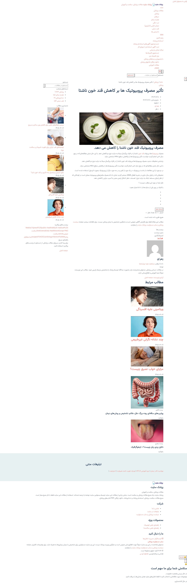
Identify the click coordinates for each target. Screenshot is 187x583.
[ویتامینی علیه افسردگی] (147, 296)
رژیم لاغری (159, 38)
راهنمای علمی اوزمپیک (151, 525)
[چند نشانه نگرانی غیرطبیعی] (147, 326)
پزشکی (157, 13)
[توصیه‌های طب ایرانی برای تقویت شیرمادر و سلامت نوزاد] (56, 137)
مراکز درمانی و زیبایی (156, 50)
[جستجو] (162, 71)
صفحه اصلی (148, 277)
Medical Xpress (31, 228)
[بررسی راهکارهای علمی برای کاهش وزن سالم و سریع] (56, 115)
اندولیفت (112, 471)
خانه (161, 7)
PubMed (62, 237)
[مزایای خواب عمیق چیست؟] (147, 356)
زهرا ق (157, 106)
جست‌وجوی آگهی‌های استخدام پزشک (146, 44)
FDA (39, 237)
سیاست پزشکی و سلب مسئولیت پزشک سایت (147, 547)
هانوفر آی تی (144, 554)
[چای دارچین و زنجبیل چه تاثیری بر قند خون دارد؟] (56, 163)
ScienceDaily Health (47, 231)
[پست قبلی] (147, 392)
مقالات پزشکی (158, 10)
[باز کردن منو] (160, 71)
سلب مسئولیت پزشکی (155, 541)
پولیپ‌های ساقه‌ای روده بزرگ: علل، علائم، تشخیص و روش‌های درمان (134, 413)
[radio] (117, 192)
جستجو (160, 75)
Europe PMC (63, 231)
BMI (161, 35)
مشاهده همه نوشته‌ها (147, 264)
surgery (35, 237)
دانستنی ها (155, 32)
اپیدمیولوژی (28, 237)
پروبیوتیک (155, 153)
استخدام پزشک (158, 41)
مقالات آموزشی (154, 65)
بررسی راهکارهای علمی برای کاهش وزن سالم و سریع (46, 125)
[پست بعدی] (147, 431)
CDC (42, 237)
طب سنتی (155, 29)
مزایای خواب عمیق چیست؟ (146, 369)
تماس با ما (155, 508)
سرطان (156, 16)
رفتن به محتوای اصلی (180, 1)
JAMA (156, 68)
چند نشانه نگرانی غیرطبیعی (147, 339)
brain (57, 231)
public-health (47, 228)
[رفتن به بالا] (185, 79)
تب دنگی (156, 22)
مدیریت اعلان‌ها (148, 538)
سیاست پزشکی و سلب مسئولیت (147, 514)
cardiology (48, 237)
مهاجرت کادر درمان (156, 471)
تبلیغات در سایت (153, 511)
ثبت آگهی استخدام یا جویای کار (148, 47)
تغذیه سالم (155, 19)
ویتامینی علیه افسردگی (149, 309)
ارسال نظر (159, 209)
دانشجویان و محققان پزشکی (153, 59)
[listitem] (162, 238)
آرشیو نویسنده (158, 277)
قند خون (141, 153)
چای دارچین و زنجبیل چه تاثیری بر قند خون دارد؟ (47, 172)
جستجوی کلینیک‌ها (152, 53)
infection (55, 237)
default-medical (58, 228)
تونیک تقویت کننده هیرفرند (126, 471)
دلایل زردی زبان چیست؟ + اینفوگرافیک (147, 447)
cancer (60, 234)
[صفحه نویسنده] (155, 248)
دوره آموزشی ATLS (143, 471)
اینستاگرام (158, 538)
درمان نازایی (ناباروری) (152, 26)
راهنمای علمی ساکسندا (151, 528)
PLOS (39, 228)
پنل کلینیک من (154, 56)
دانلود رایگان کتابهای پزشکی (149, 62)
